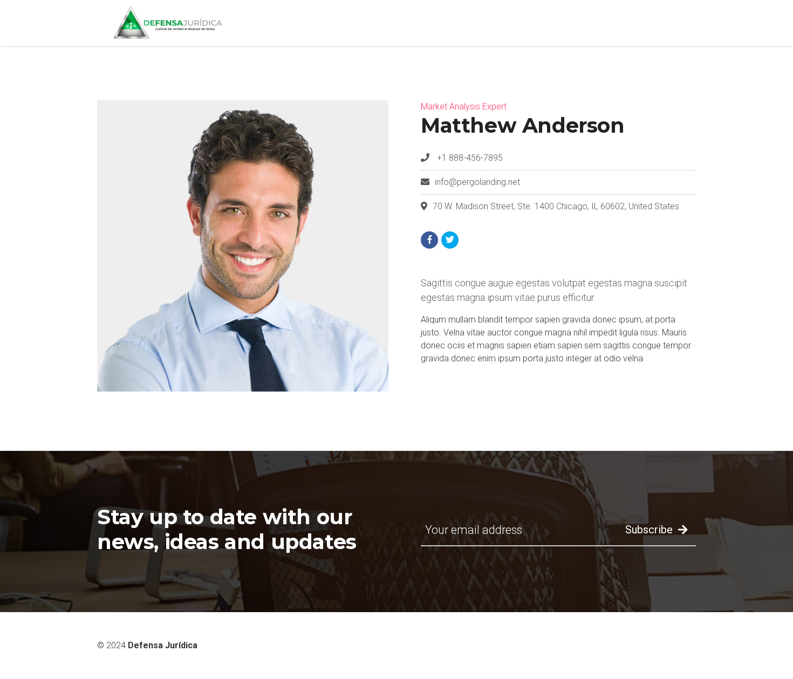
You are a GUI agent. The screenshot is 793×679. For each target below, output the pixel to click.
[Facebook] (429, 240)
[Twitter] (450, 240)
